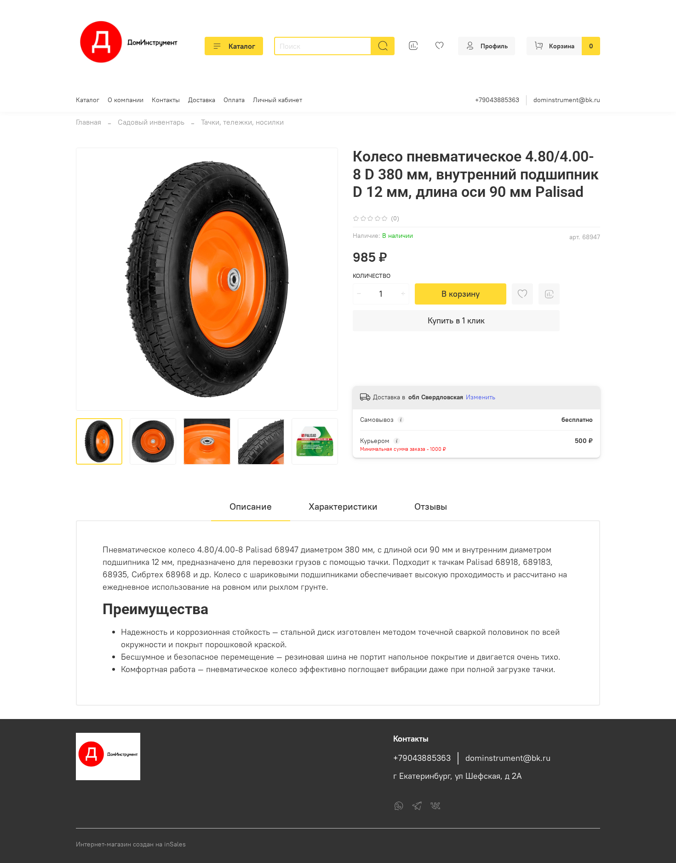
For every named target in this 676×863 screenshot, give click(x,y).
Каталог (242, 46)
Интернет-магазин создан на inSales (131, 844)
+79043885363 (497, 100)
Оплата (234, 100)
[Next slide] (323, 279)
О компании (125, 100)
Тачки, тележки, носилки (242, 122)
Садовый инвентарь (151, 122)
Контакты (166, 100)
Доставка (201, 100)
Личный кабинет (277, 100)
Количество (371, 275)
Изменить (480, 397)
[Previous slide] (91, 279)
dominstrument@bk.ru (566, 100)
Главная (88, 122)
